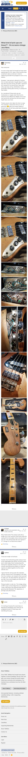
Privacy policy (20, 752)
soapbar (23, 54)
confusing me (13, 51)
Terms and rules (12, 752)
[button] (2, 8)
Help (3, 755)
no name (14, 53)
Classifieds (4, 722)
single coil (17, 54)
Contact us (4, 731)
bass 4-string (5, 51)
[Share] (23, 63)
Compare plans (18, 25)
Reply (14, 509)
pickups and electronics (7, 54)
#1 (25, 62)
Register (3, 742)
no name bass (20, 53)
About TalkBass (5, 728)
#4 (25, 601)
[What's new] (20, 8)
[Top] (10, 755)
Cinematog (5, 49)
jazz (9, 53)
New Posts (4, 719)
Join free (8, 22)
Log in (12, 22)
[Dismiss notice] (25, 14)
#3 (25, 552)
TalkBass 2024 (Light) (8, 750)
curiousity (20, 51)
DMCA (6, 755)
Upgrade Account (21, 3)
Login (2, 739)
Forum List (3, 716)
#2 (25, 529)
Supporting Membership (7, 725)
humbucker (4, 53)
